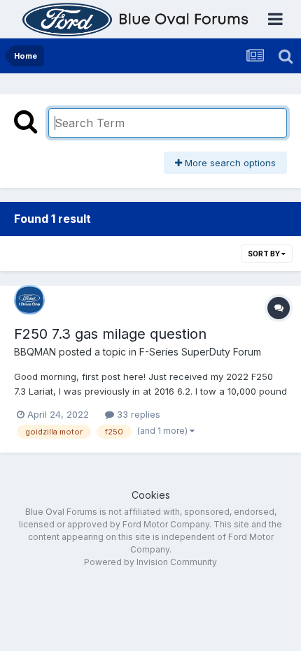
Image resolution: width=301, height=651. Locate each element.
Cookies (151, 495)
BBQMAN (35, 352)
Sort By (264, 253)
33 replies (137, 414)
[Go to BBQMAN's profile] (29, 299)
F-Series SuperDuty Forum (200, 352)
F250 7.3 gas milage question (110, 334)
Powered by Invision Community (150, 562)
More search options (229, 162)
